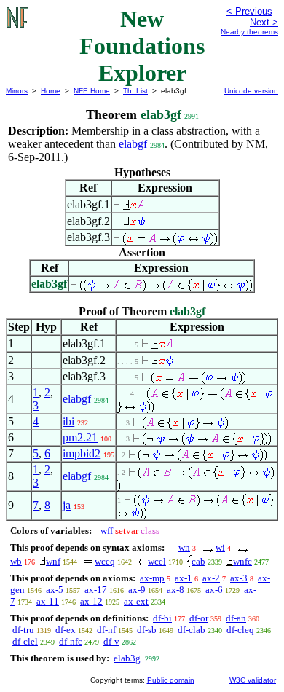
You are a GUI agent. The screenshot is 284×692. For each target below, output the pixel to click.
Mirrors (17, 91)
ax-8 (175, 589)
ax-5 (54, 589)
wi (220, 547)
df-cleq (240, 629)
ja (67, 505)
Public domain (170, 680)
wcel (157, 561)
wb (16, 561)
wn (184, 547)
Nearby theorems (249, 32)
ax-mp (152, 578)
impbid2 (81, 453)
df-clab (191, 629)
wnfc (242, 561)
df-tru (23, 629)
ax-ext (136, 601)
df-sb (147, 629)
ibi (68, 421)
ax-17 (95, 589)
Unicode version (251, 91)
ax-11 (47, 601)
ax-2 (211, 578)
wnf (53, 561)
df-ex (65, 629)
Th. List (135, 91)
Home (50, 91)
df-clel (25, 641)
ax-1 (183, 578)
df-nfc (70, 641)
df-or (198, 618)
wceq (105, 561)
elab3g (127, 658)
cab (198, 561)
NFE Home (92, 91)
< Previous (249, 11)
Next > (264, 22)
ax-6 (214, 589)
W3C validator (252, 680)
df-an (236, 618)
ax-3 (239, 578)
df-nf (106, 629)
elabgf (133, 144)
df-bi (162, 618)
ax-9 (137, 589)
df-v (111, 641)
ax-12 (91, 601)
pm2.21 (80, 437)
